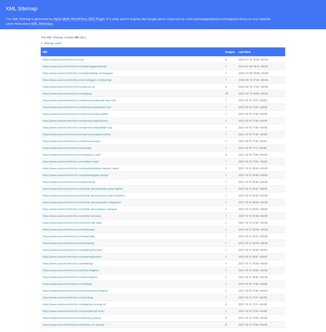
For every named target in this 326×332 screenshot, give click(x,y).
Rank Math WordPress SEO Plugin (79, 19)
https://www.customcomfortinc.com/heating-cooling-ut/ (74, 304)
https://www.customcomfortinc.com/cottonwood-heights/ (75, 290)
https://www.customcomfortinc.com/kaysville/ (68, 236)
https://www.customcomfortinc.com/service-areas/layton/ (75, 120)
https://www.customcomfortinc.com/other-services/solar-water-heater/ (83, 188)
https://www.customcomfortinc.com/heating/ (68, 263)
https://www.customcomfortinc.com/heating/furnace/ (72, 250)
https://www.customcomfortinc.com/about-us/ (69, 86)
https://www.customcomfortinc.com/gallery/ (67, 93)
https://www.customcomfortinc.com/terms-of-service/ (73, 324)
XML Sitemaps (42, 23)
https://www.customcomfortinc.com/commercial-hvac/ (73, 311)
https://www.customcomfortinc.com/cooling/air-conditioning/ (77, 80)
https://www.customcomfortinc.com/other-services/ (72, 216)
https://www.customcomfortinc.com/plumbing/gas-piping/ (75, 175)
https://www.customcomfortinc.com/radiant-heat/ (71, 161)
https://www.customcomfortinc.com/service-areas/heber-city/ (77, 127)
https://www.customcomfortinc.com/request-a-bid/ (72, 154)
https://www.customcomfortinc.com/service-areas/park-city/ (77, 107)
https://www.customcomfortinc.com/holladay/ (68, 243)
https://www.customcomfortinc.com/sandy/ (67, 148)
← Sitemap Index (51, 43)
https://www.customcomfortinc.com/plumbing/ (69, 182)
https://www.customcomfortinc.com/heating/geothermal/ (75, 66)
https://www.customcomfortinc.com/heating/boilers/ (72, 256)
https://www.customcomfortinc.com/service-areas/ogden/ (75, 114)
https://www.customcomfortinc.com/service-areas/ (71, 141)
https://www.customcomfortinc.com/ (63, 59)
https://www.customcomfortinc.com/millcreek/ (69, 229)
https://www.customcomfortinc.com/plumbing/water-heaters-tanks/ (81, 168)
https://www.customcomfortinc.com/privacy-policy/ (72, 318)
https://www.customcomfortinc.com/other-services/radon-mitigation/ (82, 202)
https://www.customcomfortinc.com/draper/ (67, 284)
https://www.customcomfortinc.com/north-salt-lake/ (72, 222)
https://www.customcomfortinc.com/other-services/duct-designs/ (80, 209)
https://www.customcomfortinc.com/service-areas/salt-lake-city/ (79, 100)
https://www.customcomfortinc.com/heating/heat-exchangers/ (78, 73)
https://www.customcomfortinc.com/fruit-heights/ (71, 270)
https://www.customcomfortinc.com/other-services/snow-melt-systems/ (84, 195)
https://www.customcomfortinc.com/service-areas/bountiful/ (77, 134)
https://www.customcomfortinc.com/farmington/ (70, 277)
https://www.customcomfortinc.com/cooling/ (68, 297)
